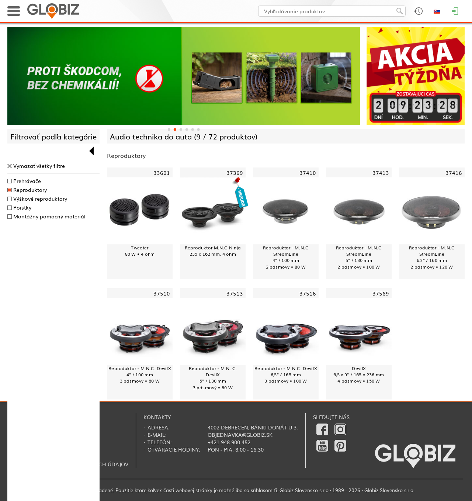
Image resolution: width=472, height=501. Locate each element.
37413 (380, 172)
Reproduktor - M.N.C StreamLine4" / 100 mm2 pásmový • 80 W (286, 257)
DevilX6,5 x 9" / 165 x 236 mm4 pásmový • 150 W (358, 374)
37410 (307, 172)
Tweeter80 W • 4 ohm (140, 250)
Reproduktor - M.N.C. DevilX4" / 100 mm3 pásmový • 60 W (139, 374)
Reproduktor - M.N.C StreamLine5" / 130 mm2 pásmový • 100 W (359, 257)
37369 (234, 172)
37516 (307, 293)
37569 (380, 293)
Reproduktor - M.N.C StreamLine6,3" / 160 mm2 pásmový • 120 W (432, 257)
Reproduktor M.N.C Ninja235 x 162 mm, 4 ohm (212, 250)
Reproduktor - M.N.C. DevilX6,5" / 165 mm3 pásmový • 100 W (285, 374)
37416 (453, 172)
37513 (234, 293)
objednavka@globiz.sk (240, 434)
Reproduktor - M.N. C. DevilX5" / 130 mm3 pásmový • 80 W (213, 377)
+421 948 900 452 (229, 442)
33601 (161, 172)
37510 (161, 293)
